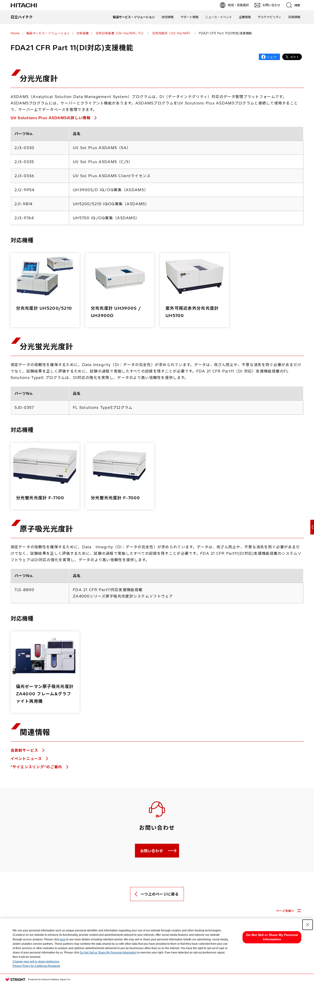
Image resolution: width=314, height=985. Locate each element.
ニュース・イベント (218, 17)
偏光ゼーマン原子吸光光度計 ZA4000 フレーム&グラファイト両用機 (45, 694)
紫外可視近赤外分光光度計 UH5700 (192, 312)
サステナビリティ (269, 17)
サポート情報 (189, 17)
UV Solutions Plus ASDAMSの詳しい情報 (51, 118)
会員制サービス (25, 750)
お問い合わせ (151, 851)
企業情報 (245, 17)
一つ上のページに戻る (159, 894)
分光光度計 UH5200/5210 (44, 308)
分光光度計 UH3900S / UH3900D (116, 312)
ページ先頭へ (285, 911)
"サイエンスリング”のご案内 (37, 767)
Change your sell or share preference (36, 961)
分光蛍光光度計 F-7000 (115, 497)
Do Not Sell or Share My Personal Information (108, 952)
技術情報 (168, 17)
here (63, 939)
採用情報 (294, 17)
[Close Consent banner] (308, 925)
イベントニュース (27, 758)
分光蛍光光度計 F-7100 (40, 497)
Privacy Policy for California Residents (36, 966)
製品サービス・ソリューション (134, 17)
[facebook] (269, 57)
